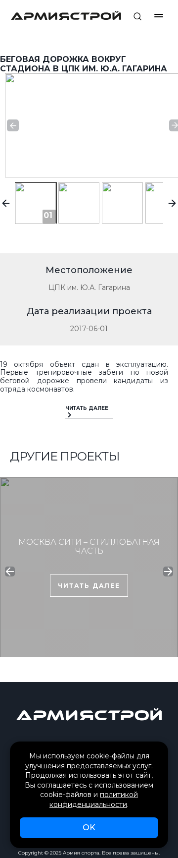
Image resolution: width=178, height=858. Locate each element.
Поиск (137, 16)
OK (89, 827)
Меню (158, 15)
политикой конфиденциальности (93, 799)
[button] (13, 125)
